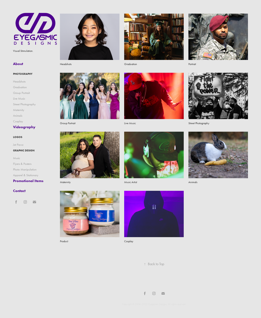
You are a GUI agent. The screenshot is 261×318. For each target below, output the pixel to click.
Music (16, 158)
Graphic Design (23, 150)
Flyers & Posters (22, 164)
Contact (19, 191)
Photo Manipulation (24, 169)
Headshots (19, 81)
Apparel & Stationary (25, 175)
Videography (24, 127)
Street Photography (24, 104)
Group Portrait (21, 93)
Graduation (20, 87)
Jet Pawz (18, 145)
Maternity (18, 110)
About (18, 64)
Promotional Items (28, 181)
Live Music (19, 98)
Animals (17, 115)
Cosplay (18, 121)
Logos (17, 137)
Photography (22, 73)
